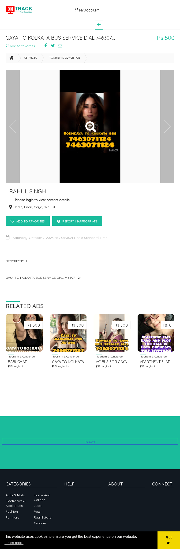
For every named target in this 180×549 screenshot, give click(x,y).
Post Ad (90, 441)
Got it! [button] (169, 540)
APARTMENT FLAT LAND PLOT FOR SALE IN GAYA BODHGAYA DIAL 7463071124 (155, 361)
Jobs (37, 506)
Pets (37, 511)
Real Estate (42, 517)
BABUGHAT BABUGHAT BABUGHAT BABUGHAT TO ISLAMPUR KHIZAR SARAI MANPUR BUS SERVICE (23, 361)
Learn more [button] (13, 543)
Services (30, 57)
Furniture (12, 517)
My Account (88, 10)
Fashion (12, 511)
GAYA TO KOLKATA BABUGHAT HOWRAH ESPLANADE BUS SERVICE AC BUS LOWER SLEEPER (68, 361)
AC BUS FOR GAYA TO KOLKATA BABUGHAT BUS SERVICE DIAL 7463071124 (111, 361)
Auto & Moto (15, 495)
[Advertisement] (139, 7)
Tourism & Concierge (64, 57)
